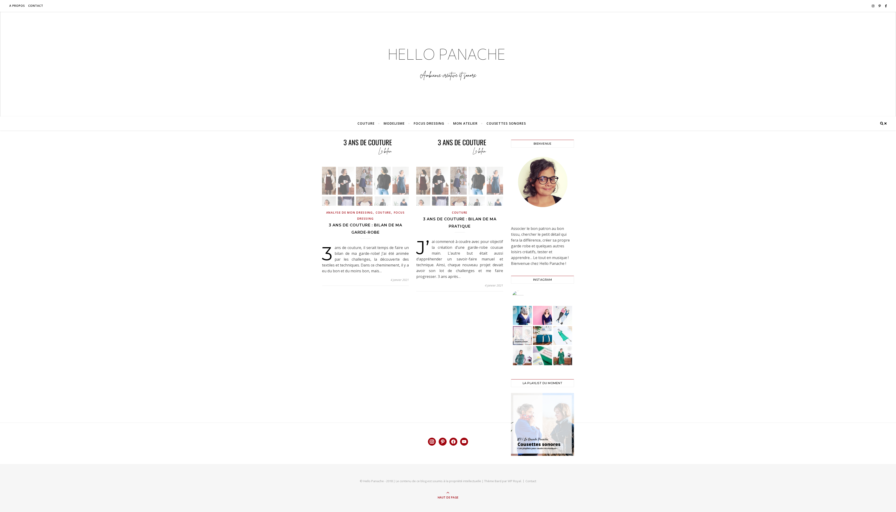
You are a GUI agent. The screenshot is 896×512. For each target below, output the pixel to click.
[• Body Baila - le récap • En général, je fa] (522, 315)
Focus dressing (429, 123)
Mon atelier (465, 123)
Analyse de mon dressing (349, 213)
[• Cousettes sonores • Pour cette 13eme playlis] (522, 335)
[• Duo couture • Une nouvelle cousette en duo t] (562, 315)
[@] (525, 296)
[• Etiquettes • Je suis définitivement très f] (542, 355)
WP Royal (514, 481)
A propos (17, 6)
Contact (35, 6)
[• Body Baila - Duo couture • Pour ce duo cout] (542, 315)
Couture (366, 123)
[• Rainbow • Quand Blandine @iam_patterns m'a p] (522, 355)
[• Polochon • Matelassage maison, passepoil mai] (542, 335)
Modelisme (394, 123)
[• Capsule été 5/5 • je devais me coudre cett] (562, 355)
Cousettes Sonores (506, 123)
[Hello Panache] (448, 63)
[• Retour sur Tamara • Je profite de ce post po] (562, 335)
